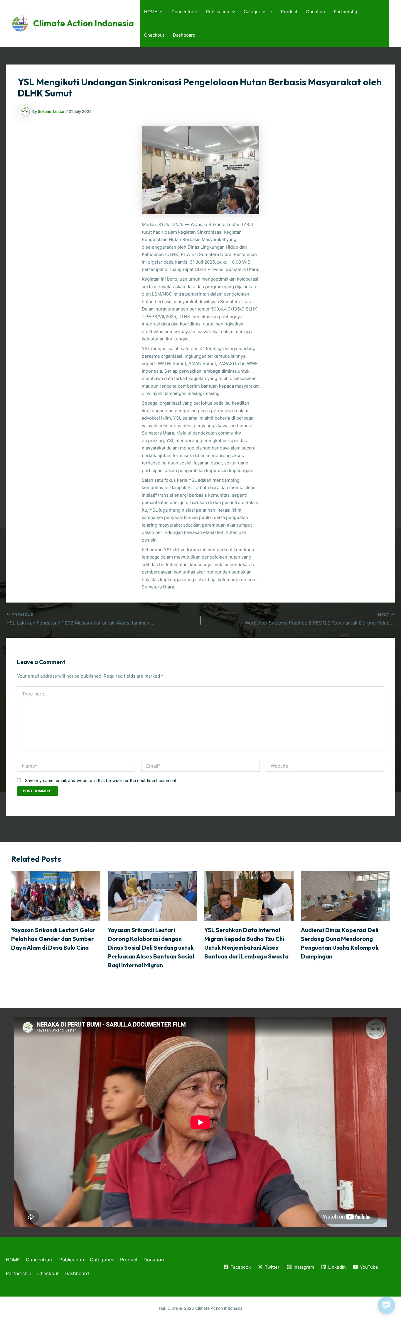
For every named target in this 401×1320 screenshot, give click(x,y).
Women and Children (162, 982)
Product (289, 11)
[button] (160, 11)
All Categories (25, 958)
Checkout (154, 35)
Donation (315, 11)
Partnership (346, 11)
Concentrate (184, 11)
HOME (150, 11)
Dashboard (184, 35)
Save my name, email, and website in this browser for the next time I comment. (101, 780)
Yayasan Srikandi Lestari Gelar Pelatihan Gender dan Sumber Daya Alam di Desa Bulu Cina (53, 938)
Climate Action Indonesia (83, 23)
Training (49, 958)
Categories (255, 11)
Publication (217, 11)
